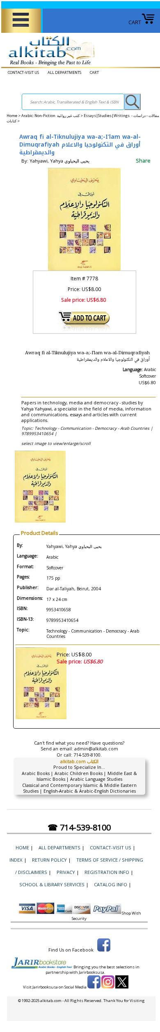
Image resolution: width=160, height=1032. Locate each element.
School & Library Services (52, 884)
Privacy (66, 872)
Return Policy (49, 860)
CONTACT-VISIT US (23, 72)
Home (12, 115)
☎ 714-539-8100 (79, 827)
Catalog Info (110, 884)
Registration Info (107, 872)
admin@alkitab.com (96, 749)
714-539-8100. (87, 755)
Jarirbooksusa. (92, 972)
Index (16, 860)
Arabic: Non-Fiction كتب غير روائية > (52, 115)
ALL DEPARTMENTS (64, 72)
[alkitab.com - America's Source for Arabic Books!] (49, 65)
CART (134, 22)
